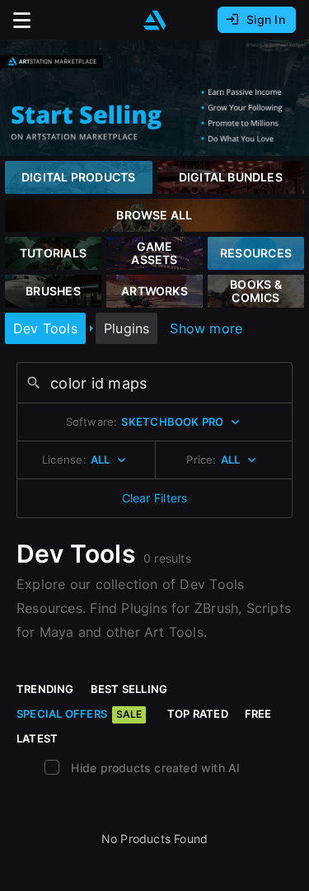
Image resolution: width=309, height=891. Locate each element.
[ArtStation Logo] (154, 20)
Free (258, 713)
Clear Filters (155, 498)
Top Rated (197, 713)
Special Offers (79, 713)
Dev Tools (45, 328)
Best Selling (129, 688)
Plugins (126, 328)
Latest (37, 738)
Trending (45, 688)
